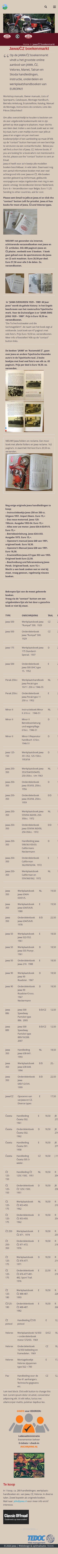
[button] (45, 7)
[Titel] (5, 7)
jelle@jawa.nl (20, 1501)
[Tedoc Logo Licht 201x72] (29, 1539)
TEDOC (50, 1545)
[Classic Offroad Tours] (29, 1517)
